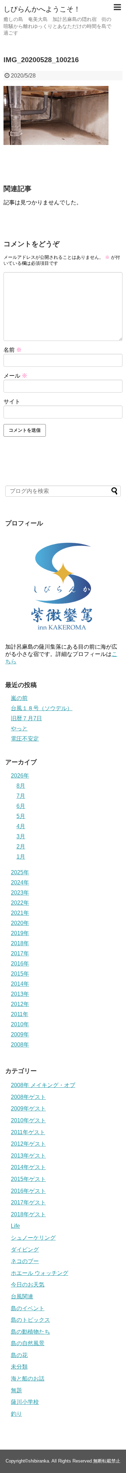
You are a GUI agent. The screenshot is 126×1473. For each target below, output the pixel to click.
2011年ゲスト (28, 1132)
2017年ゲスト (28, 1202)
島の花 (19, 1355)
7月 (20, 796)
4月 (20, 826)
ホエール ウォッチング (39, 1273)
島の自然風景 (27, 1343)
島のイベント (27, 1308)
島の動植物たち (30, 1332)
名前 (13, 350)
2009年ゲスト (28, 1108)
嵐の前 (19, 698)
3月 (20, 836)
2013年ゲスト (28, 1156)
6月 (20, 806)
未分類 (19, 1367)
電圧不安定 (25, 739)
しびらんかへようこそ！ (42, 9)
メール (15, 376)
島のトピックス (30, 1320)
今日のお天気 (27, 1285)
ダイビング (25, 1250)
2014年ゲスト (28, 1167)
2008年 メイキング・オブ (43, 1085)
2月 (20, 846)
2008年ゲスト (28, 1097)
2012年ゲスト (28, 1144)
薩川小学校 (25, 1402)
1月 (20, 857)
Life (15, 1226)
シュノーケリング (33, 1238)
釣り (16, 1414)
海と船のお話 (27, 1378)
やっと (19, 728)
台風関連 (22, 1296)
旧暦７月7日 (26, 718)
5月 (20, 816)
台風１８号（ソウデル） (41, 708)
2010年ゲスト (28, 1120)
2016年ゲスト (28, 1191)
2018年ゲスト (28, 1214)
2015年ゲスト (28, 1179)
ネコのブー (25, 1261)
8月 (20, 786)
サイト (12, 401)
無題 (16, 1390)
